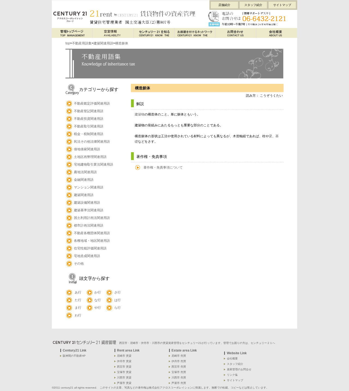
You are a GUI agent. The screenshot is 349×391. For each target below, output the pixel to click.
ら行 (117, 308)
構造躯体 (121, 43)
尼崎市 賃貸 (124, 355)
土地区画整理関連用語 (90, 157)
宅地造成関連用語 (87, 256)
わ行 (78, 315)
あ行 (78, 292)
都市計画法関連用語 (88, 225)
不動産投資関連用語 (88, 119)
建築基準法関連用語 (88, 210)
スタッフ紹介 (253, 5)
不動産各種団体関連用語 (92, 233)
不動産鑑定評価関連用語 (92, 103)
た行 (78, 300)
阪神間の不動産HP (74, 355)
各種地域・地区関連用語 (92, 241)
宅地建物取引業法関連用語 (93, 164)
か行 (97, 292)
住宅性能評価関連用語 (90, 248)
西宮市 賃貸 (124, 366)
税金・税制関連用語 (88, 134)
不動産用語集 (82, 43)
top (67, 43)
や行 (97, 308)
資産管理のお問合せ (239, 369)
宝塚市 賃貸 (124, 372)
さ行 (117, 292)
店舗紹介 (224, 5)
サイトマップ (282, 5)
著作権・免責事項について (163, 167)
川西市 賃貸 (124, 377)
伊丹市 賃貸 (124, 361)
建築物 (140, 114)
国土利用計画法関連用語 (92, 218)
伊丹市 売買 (179, 361)
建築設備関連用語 (87, 202)
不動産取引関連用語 (88, 126)
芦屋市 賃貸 (124, 382)
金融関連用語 (84, 180)
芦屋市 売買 (179, 382)
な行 (97, 300)
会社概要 (232, 358)
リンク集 (232, 374)
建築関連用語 (103, 43)
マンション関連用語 (88, 187)
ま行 (78, 308)
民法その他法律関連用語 (92, 141)
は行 (117, 300)
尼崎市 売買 (179, 355)
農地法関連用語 (85, 172)
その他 (79, 263)
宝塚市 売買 (179, 372)
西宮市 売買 (179, 366)
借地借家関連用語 (87, 149)
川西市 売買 (179, 377)
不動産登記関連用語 (88, 111)
